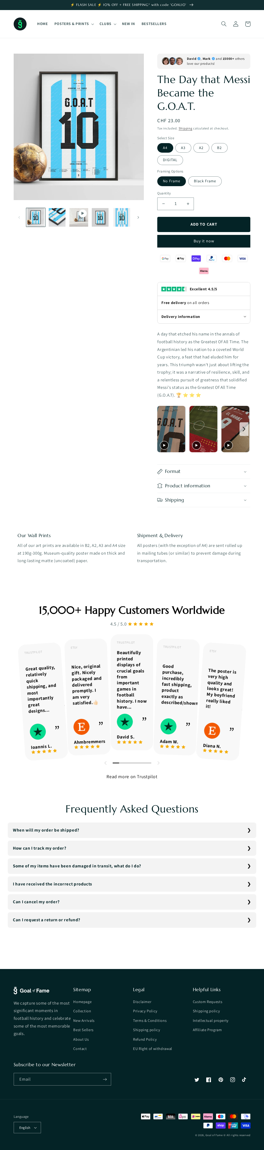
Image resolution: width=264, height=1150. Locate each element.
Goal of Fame (213, 1135)
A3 (183, 147)
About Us (81, 1039)
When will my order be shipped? (46, 830)
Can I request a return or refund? (46, 920)
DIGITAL (170, 159)
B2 (219, 147)
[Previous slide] (162, 429)
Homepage (82, 1001)
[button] (73, 24)
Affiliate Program (207, 1029)
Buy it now (204, 241)
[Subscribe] (105, 1079)
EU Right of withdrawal (152, 1048)
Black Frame (205, 180)
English (24, 1127)
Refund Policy (145, 1039)
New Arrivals (84, 1020)
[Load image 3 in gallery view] (100, 217)
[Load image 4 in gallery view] (121, 217)
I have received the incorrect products (52, 884)
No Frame (171, 180)
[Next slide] (244, 429)
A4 (165, 147)
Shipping (185, 128)
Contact (80, 1048)
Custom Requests (207, 1001)
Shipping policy (146, 1029)
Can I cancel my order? (36, 902)
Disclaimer (142, 1001)
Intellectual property (211, 1020)
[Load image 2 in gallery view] (57, 217)
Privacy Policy (145, 1010)
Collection (82, 1010)
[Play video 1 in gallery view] (78, 217)
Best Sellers (83, 1029)
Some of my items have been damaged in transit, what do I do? (77, 866)
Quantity (164, 193)
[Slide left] (19, 217)
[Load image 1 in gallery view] (35, 217)
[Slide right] (138, 217)
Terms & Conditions (150, 1020)
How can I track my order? (40, 848)
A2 (201, 147)
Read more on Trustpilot (132, 776)
